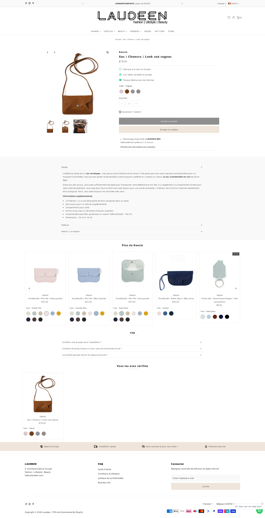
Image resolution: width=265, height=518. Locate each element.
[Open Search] (229, 17)
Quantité (123, 98)
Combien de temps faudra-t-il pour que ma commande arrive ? (92, 348)
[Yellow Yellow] (58, 313)
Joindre (205, 486)
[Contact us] (259, 510)
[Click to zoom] (107, 52)
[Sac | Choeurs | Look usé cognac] (42, 393)
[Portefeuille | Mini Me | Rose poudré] (45, 272)
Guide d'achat (104, 469)
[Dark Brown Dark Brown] (138, 91)
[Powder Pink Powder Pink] (121, 91)
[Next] (182, 3)
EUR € (234, 3)
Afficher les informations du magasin (137, 147)
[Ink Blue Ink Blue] (28, 319)
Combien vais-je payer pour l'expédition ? (82, 342)
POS (54, 512)
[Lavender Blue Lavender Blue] (52, 313)
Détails (64, 167)
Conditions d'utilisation (109, 473)
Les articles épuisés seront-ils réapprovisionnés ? (85, 355)
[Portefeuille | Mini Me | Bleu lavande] (89, 272)
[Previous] (83, 3)
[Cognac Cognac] (127, 91)
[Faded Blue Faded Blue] (165, 313)
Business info (104, 482)
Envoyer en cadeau (169, 129)
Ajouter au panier (169, 121)
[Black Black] (132, 91)
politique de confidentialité (110, 478)
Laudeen (47, 512)
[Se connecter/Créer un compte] (233, 17)
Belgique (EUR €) (224, 504)
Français (221, 3)
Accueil (118, 39)
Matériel (65, 225)
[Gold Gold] (40, 313)
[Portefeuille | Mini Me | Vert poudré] (132, 272)
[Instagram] (29, 3)
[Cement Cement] (28, 313)
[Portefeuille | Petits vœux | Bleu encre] (176, 272)
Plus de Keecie (132, 245)
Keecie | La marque (70, 231)
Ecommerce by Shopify (72, 512)
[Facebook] (26, 3)
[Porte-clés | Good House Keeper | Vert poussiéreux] (219, 272)
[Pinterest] (33, 3)
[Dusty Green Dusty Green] (34, 313)
